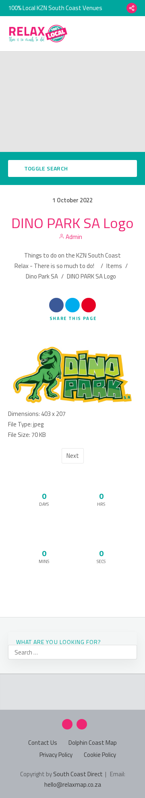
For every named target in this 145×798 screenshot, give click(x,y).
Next (72, 455)
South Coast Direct (78, 774)
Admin (73, 236)
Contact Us (42, 742)
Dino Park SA (42, 276)
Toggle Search (45, 168)
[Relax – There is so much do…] (38, 33)
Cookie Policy (100, 754)
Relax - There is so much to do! (54, 265)
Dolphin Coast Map (92, 742)
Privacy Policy (55, 754)
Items (114, 265)
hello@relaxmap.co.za (72, 784)
